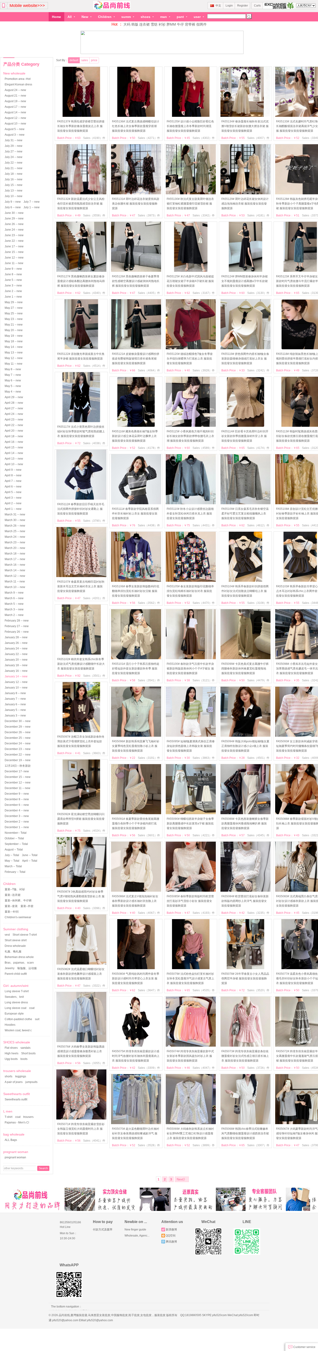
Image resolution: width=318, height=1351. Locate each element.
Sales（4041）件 (94, 1140)
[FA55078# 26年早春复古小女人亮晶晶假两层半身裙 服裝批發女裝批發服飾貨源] (245, 968)
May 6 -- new (13, 380)
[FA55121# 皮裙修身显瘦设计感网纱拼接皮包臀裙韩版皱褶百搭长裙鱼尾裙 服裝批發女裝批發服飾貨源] (136, 348)
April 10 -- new (14, 464)
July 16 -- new (13, 179)
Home (56, 17)
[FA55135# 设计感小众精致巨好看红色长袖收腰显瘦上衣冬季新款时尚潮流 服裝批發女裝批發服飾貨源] (191, 116)
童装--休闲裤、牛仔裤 (18, 900)
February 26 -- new (17, 631)
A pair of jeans (14, 1082)
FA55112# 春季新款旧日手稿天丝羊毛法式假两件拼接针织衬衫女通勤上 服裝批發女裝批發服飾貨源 (80, 509)
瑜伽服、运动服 (27, 968)
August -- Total (14, 849)
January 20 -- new (16, 659)
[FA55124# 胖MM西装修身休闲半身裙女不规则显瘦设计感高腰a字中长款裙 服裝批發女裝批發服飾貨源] (245, 270)
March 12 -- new (15, 576)
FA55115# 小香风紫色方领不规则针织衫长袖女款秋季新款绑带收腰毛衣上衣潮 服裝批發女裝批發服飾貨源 (190, 436)
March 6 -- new (14, 598)
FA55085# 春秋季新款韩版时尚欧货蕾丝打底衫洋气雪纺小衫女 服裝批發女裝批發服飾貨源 (190, 901)
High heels (11, 1053)
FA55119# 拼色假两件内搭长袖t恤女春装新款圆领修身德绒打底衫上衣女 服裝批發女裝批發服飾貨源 (245, 358)
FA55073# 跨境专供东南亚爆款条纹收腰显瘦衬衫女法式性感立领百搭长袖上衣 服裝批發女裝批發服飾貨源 (245, 1056)
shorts (8, 1076)
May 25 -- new (14, 313)
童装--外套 (27, 906)
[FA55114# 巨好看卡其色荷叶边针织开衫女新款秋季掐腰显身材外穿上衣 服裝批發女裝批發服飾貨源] (245, 425)
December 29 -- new (17, 726)
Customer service (304, 1347)
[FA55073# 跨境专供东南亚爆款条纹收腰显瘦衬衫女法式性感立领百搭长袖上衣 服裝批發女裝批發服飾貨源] (245, 1045)
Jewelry (9, 968)
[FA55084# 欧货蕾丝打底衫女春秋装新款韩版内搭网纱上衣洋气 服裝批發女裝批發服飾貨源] (245, 890)
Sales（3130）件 (258, 293)
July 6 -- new (13, 207)
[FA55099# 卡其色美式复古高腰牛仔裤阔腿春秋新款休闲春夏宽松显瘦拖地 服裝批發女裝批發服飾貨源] (245, 658)
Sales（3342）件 (204, 215)
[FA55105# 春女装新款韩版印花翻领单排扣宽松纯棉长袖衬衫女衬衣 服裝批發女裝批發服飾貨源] (191, 580)
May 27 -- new (14, 307)
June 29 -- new (14, 218)
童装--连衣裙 (12, 895)
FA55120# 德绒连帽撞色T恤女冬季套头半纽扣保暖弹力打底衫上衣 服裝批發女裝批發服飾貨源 (190, 358)
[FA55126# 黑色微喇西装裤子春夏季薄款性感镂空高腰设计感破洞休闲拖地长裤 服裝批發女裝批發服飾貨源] (136, 270)
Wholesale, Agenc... (137, 1235)
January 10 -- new (16, 687)
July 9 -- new (13, 201)
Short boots (28, 1053)
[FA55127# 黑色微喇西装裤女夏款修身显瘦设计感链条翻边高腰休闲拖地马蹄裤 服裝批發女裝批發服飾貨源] (81, 270)
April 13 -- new (14, 458)
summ (126, 17)
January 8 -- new (15, 693)
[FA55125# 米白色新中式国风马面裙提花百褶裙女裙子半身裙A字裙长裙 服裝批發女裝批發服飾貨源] (191, 270)
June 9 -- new (13, 268)
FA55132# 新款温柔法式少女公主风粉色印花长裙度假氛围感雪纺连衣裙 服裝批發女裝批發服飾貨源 (81, 203)
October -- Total (14, 838)
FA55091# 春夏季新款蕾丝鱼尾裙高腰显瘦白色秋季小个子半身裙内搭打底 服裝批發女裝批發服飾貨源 (135, 823)
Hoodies (10, 1024)
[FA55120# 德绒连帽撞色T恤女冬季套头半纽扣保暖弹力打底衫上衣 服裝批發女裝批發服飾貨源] (191, 348)
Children (105, 17)
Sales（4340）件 (94, 293)
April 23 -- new (14, 419)
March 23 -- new (15, 542)
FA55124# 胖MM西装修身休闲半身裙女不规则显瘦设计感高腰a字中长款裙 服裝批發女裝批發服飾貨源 (244, 281)
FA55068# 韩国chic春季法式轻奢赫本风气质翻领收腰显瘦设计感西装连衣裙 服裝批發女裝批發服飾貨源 (245, 1133)
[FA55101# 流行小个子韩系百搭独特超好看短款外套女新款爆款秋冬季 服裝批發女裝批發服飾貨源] (136, 658)
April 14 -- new (14, 453)
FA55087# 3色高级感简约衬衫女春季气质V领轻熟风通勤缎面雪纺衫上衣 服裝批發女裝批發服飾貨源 (81, 896)
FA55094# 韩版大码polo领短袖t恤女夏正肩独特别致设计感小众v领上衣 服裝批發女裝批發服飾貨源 (245, 746)
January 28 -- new (16, 637)
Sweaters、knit (14, 996)
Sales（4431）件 (204, 525)
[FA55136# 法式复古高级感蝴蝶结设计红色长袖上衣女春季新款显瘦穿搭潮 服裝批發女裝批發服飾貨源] (136, 116)
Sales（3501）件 (94, 675)
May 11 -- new (13, 363)
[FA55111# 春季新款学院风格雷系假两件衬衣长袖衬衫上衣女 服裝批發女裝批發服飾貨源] (136, 503)
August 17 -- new (15, 106)
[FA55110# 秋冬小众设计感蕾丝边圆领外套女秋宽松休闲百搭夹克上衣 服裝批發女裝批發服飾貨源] (191, 503)
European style (14, 1013)
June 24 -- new (14, 229)
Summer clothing (15, 929)
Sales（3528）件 (149, 1145)
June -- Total (29, 855)
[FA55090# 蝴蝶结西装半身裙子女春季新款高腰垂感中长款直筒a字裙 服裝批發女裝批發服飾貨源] (191, 813)
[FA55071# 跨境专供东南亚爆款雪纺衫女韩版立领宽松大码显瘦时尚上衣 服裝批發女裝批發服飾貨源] (81, 1118)
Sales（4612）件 (258, 525)
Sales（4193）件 (204, 912)
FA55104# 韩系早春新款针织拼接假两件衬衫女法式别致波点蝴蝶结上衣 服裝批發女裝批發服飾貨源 (245, 591)
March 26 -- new (15, 525)
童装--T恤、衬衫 (15, 889)
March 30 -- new (15, 520)
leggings (20, 1076)
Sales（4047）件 (204, 1067)
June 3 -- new (13, 285)
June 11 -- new (14, 263)
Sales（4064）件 (149, 370)
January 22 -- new (16, 654)
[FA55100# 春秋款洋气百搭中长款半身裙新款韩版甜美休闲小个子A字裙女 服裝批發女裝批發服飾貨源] (191, 658)
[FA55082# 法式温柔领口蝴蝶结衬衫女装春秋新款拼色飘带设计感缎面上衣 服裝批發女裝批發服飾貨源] (81, 963)
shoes (146, 17)
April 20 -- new (14, 430)
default (74, 60)
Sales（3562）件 (149, 603)
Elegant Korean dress (18, 84)
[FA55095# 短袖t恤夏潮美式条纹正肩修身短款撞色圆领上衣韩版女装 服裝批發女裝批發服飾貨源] (191, 735)
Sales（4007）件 (258, 138)
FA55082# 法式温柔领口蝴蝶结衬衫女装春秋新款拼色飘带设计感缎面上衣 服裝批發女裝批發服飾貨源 (81, 974)
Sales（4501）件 (258, 758)
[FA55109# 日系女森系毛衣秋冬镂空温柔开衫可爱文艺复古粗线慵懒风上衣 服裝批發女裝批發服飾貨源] (245, 503)
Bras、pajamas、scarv (19, 962)
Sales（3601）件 (149, 835)
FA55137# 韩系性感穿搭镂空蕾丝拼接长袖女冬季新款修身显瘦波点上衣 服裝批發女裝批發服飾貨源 (81, 126)
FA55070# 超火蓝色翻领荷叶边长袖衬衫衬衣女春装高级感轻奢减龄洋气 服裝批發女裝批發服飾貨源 (135, 1133)
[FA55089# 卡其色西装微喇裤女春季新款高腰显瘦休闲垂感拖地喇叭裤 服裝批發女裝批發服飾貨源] (245, 813)
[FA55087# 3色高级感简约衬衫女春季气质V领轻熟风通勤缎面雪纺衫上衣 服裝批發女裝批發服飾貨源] (81, 886)
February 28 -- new (17, 620)
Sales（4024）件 (94, 830)
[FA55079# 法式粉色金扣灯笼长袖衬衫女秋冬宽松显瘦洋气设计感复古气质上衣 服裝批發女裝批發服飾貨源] (191, 968)
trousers (28, 1117)
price (94, 60)
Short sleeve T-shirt (25, 934)
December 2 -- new (17, 821)
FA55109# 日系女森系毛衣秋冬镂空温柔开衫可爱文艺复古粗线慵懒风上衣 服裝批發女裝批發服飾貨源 (245, 513)
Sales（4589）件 (204, 448)
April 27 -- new (14, 408)
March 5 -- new (14, 603)
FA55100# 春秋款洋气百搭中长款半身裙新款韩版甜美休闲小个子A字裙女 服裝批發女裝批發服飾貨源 (190, 668)
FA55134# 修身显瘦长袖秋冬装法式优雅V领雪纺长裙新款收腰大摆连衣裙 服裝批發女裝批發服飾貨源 (245, 126)
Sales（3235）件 (258, 912)
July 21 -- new (13, 168)
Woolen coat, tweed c (18, 1030)
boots (23, 1059)
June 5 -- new (13, 280)
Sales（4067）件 (149, 912)
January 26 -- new (16, 643)
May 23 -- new (14, 319)
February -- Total (15, 872)
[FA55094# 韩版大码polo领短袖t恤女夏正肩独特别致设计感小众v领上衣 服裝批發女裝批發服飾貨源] (245, 735)
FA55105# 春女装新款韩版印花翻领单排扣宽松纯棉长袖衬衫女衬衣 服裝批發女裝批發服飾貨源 (190, 591)
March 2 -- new (14, 615)
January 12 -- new (16, 682)
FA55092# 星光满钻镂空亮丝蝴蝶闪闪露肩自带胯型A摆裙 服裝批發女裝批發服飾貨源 (81, 819)
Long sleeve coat (15, 1008)
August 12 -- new (15, 118)
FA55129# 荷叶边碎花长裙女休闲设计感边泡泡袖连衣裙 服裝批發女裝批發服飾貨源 (245, 203)
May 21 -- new (14, 324)
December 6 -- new (17, 805)
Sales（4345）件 (258, 835)
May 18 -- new (14, 341)
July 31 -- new (13, 140)
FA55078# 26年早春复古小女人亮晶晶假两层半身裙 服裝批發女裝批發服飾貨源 (245, 978)
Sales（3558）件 (94, 215)
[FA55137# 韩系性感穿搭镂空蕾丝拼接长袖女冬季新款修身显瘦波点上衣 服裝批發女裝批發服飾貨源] (81, 116)
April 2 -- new (13, 503)
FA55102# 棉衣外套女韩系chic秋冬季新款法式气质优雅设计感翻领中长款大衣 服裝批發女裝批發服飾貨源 (81, 664)
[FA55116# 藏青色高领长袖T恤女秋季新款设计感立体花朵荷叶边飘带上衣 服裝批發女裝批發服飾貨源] (136, 425)
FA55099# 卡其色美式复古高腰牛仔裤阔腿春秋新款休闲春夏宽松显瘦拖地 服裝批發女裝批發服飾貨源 (245, 668)
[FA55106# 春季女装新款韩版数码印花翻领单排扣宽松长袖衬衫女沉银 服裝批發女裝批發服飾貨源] (136, 580)
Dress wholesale (15, 946)
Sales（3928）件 (204, 370)
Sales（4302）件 (204, 138)
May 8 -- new (13, 369)
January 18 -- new (16, 665)
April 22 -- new (14, 425)
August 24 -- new (15, 90)
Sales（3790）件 (94, 520)
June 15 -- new (14, 252)
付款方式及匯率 (102, 1229)
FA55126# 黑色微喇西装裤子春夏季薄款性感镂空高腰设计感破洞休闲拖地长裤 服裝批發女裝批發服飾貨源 (135, 281)
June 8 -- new (13, 274)
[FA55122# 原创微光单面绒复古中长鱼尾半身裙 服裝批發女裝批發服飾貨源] (81, 348)
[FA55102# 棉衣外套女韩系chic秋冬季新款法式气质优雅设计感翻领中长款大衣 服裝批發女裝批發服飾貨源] (81, 653)
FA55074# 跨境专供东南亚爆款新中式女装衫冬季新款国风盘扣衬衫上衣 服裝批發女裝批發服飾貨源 (190, 1056)
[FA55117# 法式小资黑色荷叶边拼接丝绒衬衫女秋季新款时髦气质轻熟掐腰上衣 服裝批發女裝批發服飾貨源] (81, 421)
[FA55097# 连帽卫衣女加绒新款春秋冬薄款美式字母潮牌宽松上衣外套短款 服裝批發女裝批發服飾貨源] (81, 731)
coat (31, 1008)
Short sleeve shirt (16, 940)
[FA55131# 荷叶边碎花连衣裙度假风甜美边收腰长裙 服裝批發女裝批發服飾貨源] (136, 193)
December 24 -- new (17, 743)
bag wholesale (13, 1134)
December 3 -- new (17, 816)
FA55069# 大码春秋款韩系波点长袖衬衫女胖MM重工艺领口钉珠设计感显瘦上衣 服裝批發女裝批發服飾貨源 (190, 1133)
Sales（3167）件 (204, 293)
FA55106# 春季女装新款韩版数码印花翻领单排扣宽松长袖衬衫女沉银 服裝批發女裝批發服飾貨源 (135, 591)
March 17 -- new (15, 559)
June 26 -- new (14, 224)
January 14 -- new (16, 676)
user (198, 17)
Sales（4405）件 (149, 293)
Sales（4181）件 (258, 215)
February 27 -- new (17, 626)
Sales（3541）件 (149, 680)
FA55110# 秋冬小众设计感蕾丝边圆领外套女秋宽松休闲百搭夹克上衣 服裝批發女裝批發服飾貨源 (190, 513)
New (85, 17)
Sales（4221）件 (204, 835)
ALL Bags (11, 1140)
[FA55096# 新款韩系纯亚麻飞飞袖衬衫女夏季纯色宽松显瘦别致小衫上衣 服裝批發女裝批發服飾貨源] (136, 735)
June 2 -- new (13, 291)
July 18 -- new (13, 173)
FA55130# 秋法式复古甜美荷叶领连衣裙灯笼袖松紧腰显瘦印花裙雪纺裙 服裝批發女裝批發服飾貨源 (190, 203)
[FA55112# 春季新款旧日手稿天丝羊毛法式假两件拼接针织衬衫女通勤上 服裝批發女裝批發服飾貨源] (81, 498)
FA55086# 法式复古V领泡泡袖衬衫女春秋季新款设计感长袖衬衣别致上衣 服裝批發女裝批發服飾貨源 (135, 901)
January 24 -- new (16, 648)
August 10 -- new (15, 123)
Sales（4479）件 (258, 680)
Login (229, 5)
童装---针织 (12, 911)
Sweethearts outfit (16, 1094)
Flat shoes (11, 1047)
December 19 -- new (17, 760)
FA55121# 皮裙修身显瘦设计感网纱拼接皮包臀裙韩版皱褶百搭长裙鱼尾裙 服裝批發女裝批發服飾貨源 (135, 358)
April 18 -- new (14, 436)
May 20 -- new (14, 330)
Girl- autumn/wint (15, 986)
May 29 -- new (14, 302)
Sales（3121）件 (204, 680)
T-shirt (8, 1117)
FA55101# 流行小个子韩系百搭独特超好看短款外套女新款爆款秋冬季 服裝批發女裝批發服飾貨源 (135, 668)
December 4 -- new (17, 810)
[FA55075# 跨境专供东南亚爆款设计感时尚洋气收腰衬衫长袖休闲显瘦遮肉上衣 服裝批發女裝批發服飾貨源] (136, 1045)
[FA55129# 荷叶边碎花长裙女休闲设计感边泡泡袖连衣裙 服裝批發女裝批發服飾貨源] (245, 193)
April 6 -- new (13, 486)
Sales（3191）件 (149, 758)
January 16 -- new (16, 670)
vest (7, 934)
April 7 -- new (13, 481)
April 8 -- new (13, 475)
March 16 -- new (15, 564)
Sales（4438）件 (149, 525)
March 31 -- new (15, 514)
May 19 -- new (14, 335)
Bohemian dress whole (19, 957)
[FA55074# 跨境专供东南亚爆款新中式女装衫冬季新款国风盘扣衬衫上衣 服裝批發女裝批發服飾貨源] (191, 1045)
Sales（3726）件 (258, 1067)
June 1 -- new (13, 296)
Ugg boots (11, 1059)
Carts (257, 5)
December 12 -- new (17, 782)
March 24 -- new (15, 536)
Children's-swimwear (18, 917)
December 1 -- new (17, 827)
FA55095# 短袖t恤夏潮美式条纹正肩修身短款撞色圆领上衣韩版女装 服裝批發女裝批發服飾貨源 (191, 746)
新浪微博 (171, 1229)
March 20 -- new (15, 548)
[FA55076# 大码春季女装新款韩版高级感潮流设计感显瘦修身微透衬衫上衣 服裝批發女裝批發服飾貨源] (81, 1041)
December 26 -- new (17, 732)
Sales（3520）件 (258, 990)
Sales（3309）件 (149, 1067)
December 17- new (17, 771)
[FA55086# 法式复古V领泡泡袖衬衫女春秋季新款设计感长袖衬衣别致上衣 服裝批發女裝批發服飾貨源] (136, 890)
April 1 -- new (13, 509)
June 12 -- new (14, 257)
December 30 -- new (17, 721)
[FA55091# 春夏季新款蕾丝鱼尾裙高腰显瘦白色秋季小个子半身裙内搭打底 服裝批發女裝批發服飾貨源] (136, 813)
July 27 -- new (13, 151)
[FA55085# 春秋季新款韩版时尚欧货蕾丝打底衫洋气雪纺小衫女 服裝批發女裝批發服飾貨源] (191, 890)
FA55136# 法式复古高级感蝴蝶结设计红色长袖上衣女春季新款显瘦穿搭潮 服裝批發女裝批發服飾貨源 (135, 126)
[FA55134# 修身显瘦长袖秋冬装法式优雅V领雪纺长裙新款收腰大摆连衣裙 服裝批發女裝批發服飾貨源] (245, 116)
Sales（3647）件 (149, 990)
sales (84, 60)
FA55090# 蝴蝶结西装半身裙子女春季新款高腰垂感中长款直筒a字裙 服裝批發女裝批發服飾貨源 (190, 823)
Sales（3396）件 (94, 908)
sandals (25, 1047)
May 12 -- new (14, 358)
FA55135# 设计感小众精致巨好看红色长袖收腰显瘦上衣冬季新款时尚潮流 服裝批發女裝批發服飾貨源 (190, 126)
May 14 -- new (14, 347)
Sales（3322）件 (94, 985)
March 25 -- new (15, 531)
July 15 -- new (13, 185)
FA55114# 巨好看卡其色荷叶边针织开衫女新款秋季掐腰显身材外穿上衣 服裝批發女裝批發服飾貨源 (244, 436)
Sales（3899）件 (204, 1145)
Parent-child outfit (16, 973)
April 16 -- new (14, 442)
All (70, 17)
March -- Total (13, 866)
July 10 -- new (13, 196)
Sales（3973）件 (149, 215)
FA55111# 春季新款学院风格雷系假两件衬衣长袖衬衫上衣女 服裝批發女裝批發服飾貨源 (135, 513)
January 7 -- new (15, 698)
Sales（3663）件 (94, 753)
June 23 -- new (14, 235)
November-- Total (16, 832)
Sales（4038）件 (94, 443)
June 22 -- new (14, 240)
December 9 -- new (17, 793)
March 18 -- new (15, 553)
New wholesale (14, 73)
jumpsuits (31, 1082)
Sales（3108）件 (258, 603)
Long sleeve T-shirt (17, 991)
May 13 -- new (14, 352)
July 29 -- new (13, 146)
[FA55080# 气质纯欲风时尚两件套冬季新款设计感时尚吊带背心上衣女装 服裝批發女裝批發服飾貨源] (136, 968)
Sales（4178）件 (149, 448)
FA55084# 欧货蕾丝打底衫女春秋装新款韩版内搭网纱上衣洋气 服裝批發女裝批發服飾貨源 (245, 901)
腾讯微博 (171, 1241)
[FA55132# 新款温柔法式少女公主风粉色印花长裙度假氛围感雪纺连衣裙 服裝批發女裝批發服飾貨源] (81, 193)
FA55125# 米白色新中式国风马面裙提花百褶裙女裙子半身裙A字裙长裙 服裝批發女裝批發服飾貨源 (190, 281)
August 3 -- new (14, 134)
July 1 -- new (32, 207)
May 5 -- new (13, 386)
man (164, 17)
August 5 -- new (14, 129)
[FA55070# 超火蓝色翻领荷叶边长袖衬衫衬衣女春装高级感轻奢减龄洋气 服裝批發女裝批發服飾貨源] (136, 1123)
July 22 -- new (13, 162)
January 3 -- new (15, 715)
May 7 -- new (13, 374)
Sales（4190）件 (94, 138)
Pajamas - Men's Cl (17, 1122)
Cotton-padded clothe (18, 1019)
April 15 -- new (14, 447)
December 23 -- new (17, 749)
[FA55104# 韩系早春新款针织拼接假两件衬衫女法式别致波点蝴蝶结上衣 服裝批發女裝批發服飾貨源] (245, 580)
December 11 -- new (17, 788)
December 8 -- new (17, 799)
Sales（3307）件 (258, 1145)
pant (181, 17)
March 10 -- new (15, 587)
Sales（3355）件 (94, 1063)
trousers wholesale (17, 1071)
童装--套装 (11, 906)
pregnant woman (15, 1152)
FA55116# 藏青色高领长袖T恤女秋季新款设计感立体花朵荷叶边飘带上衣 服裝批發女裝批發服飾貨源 (135, 436)
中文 (218, 5)
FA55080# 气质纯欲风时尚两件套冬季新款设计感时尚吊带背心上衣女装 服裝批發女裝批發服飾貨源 (135, 978)
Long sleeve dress (16, 1002)
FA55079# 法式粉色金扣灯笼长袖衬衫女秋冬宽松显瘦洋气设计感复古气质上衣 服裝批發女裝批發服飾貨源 (190, 978)
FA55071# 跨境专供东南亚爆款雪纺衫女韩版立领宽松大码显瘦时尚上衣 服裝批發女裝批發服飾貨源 (81, 1128)
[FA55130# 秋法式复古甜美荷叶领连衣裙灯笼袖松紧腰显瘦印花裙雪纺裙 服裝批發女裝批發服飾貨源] (191, 193)
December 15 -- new (17, 777)
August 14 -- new (15, 112)
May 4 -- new (13, 391)
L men (7, 1111)
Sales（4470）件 (204, 603)
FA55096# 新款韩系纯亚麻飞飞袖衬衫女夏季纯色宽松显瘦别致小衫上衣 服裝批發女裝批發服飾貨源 (135, 746)
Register (242, 5)
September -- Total (16, 844)
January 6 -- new (15, 704)
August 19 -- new (15, 101)
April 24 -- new (14, 414)
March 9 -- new (14, 592)
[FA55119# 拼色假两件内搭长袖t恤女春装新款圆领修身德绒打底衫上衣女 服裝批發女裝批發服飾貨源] (245, 348)
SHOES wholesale (16, 1042)
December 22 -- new (17, 754)
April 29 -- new (14, 397)
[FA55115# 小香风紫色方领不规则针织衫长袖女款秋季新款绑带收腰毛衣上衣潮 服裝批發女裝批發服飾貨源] (191, 425)
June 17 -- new (14, 246)
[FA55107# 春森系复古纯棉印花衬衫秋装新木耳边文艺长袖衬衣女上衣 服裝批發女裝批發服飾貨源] (81, 576)
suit (37, 1019)
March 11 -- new (15, 581)
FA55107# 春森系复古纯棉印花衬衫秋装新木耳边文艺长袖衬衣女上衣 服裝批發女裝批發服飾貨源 (81, 586)
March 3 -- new (14, 609)
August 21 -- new (15, 95)
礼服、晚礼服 (13, 951)
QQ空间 (171, 1235)
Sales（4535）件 (204, 990)
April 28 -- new (14, 402)
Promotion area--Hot (17, 79)
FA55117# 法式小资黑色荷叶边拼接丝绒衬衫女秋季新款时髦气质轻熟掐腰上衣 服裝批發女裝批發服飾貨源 (81, 431)
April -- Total (29, 860)
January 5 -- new (15, 710)
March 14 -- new (15, 570)
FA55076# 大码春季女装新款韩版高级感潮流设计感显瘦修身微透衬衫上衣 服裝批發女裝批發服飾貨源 (81, 1051)
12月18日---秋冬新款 (18, 765)
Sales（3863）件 (204, 758)
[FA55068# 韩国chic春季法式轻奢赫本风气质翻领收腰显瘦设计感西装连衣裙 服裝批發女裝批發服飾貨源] (245, 1123)
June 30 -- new (14, 213)
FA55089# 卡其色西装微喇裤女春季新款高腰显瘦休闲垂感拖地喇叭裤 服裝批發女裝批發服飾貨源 (245, 823)
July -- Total (12, 855)
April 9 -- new (13, 469)
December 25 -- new (17, 737)
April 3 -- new (13, 497)
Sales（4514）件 (94, 365)
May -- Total (12, 860)
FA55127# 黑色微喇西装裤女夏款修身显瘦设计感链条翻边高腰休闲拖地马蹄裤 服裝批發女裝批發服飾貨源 (81, 281)
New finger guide (135, 1229)
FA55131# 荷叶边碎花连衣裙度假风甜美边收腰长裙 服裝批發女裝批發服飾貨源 (135, 203)
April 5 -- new (13, 492)
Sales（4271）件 (149, 138)
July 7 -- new (32, 201)
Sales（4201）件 (94, 598)
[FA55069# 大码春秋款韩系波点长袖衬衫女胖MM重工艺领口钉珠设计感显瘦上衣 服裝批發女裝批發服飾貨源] (191, 1123)
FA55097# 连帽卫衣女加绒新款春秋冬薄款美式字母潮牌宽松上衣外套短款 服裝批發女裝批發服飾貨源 (81, 741)
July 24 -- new (13, 157)
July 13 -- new (13, 190)
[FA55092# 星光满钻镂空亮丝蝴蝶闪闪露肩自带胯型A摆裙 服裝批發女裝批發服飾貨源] (81, 808)
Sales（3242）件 (258, 370)
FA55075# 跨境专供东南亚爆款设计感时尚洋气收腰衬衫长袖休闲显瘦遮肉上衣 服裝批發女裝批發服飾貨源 (135, 1056)
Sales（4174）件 (258, 448)
